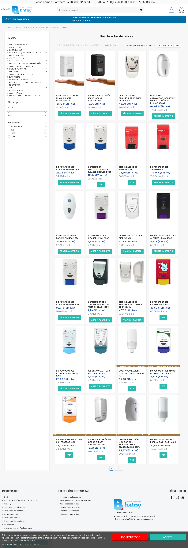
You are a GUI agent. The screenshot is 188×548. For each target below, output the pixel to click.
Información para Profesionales (18, 528)
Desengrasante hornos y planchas (75, 500)
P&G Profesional (16, 93)
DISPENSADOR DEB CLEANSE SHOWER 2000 (68, 303)
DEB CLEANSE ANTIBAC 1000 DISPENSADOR (99, 372)
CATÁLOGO (5, 9)
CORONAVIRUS (15, 50)
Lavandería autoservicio (70, 497)
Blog (6, 497)
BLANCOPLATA (15, 47)
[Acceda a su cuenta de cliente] (171, 10)
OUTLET (12, 88)
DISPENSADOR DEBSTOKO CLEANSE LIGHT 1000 (162, 372)
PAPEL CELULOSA (16, 55)
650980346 (148, 2)
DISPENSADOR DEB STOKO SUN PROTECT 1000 (69, 440)
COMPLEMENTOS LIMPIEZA (21, 66)
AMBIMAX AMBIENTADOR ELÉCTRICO (25, 96)
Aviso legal (8, 504)
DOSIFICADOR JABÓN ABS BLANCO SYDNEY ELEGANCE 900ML (100, 442)
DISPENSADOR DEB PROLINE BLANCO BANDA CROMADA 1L (130, 304)
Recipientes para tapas (69, 507)
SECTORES (13, 71)
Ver (101, 184)
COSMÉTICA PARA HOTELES (21, 74)
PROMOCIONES (16, 90)
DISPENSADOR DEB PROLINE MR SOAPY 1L (160, 303)
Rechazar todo (130, 537)
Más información (10, 544)
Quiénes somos (42, 2)
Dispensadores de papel (70, 504)
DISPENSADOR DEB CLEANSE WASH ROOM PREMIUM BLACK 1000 (98, 304)
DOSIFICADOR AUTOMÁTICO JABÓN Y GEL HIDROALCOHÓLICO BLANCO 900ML (163, 99)
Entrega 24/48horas (18, 19)
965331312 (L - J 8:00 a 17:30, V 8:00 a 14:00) (136, 516)
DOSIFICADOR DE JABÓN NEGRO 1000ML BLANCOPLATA (99, 98)
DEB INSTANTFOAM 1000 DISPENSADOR (131, 236)
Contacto (59, 2)
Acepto (168, 537)
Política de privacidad (13, 511)
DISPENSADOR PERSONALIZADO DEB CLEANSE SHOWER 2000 (99, 169)
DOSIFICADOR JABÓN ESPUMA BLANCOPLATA (67, 236)
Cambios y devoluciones (14, 521)
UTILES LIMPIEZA (16, 58)
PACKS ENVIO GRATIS (18, 45)
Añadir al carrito (69, 113)
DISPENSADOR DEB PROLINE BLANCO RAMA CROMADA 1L (130, 98)
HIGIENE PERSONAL (17, 69)
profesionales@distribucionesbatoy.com (135, 519)
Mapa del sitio (10, 524)
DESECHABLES (15, 61)
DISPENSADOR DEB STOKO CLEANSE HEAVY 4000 (163, 236)
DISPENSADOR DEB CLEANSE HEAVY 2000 (98, 236)
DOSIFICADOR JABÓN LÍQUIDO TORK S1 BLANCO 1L (131, 373)
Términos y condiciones (14, 507)
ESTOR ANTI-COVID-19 (18, 80)
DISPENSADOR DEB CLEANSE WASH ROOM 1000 (67, 373)
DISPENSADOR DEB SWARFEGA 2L (128, 168)
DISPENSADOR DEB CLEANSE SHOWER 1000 (68, 168)
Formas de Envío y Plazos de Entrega (20, 500)
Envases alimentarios (69, 514)
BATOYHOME (14, 77)
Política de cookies (12, 518)
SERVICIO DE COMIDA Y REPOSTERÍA (25, 63)
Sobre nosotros (11, 514)
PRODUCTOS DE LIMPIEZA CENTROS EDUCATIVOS (25, 83)
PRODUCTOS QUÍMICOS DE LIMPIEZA (25, 53)
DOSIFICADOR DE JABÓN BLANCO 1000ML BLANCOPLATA (67, 98)
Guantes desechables (69, 511)
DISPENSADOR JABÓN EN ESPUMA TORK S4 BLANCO (163, 440)
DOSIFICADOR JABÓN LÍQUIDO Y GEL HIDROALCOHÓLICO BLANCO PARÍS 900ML (129, 443)
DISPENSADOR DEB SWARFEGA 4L (159, 168)
